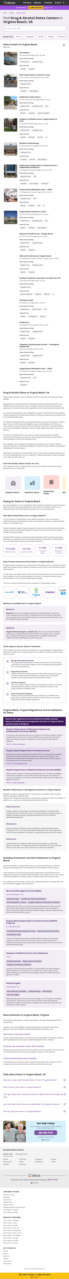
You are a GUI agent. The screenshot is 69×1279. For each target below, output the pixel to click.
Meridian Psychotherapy (29, 143)
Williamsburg (38, 1162)
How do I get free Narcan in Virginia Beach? (22, 1111)
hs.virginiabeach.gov (20, 763)
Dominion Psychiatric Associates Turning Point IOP (39, 278)
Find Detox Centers (8, 1195)
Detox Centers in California (11, 1220)
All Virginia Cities (21, 1154)
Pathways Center (26, 300)
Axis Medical (24, 53)
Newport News (7, 1162)
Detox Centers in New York (11, 1228)
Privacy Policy (7, 1263)
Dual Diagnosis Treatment (11, 1210)
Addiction (37, 3)
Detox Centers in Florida (10, 1225)
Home (5, 13)
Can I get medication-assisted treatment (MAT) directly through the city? (33, 1095)
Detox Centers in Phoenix (10, 1243)
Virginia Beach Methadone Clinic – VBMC (35, 189)
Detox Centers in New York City (12, 1233)
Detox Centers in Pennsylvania (12, 1230)
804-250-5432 (36, 7)
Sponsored (50, 7)
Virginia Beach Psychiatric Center (32, 212)
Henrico (18, 37)
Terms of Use (7, 1261)
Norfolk (40, 37)
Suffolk (21, 1162)
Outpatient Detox (8, 1205)
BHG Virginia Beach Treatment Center (34, 75)
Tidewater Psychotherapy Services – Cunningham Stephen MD (39, 345)
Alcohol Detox (7, 1200)
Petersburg (22, 1164)
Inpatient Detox (7, 1202)
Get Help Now (21, 8)
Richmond (61, 37)
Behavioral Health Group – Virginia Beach (36, 234)
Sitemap (5, 1258)
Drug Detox (6, 1197)
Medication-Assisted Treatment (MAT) (14, 1207)
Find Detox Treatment (12, 1217)
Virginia (12, 13)
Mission (5, 1251)
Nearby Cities (8, 1154)
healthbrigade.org (12, 987)
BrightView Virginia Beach (30, 97)
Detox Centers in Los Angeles (11, 1235)
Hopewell (6, 1164)
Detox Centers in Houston (10, 1240)
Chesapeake (30, 37)
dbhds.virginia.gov (19, 744)
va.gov (8, 957)
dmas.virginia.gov (19, 782)
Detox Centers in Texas (10, 1223)
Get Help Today (34, 1274)
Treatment (48, 3)
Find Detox (27, 3)
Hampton (53, 1159)
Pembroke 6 (24, 322)
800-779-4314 (53, 1180)
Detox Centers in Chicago (10, 1238)
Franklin (53, 1162)
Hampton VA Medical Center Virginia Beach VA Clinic (38, 120)
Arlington (51, 37)
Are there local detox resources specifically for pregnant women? (31, 1104)
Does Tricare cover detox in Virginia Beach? (22, 1087)
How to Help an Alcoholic (10, 1212)
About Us (6, 1253)
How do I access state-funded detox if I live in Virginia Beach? (30, 1080)
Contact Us (6, 1256)
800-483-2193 (46, 1132)
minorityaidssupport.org (14, 894)
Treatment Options (11, 1192)
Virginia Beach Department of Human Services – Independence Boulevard (38, 166)
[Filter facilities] (64, 45)
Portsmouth (22, 1159)
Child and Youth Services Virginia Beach (35, 256)
